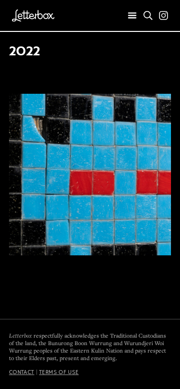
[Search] (148, 15)
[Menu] (132, 15)
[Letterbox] (33, 15)
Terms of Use (58, 372)
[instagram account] (163, 15)
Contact (21, 372)
